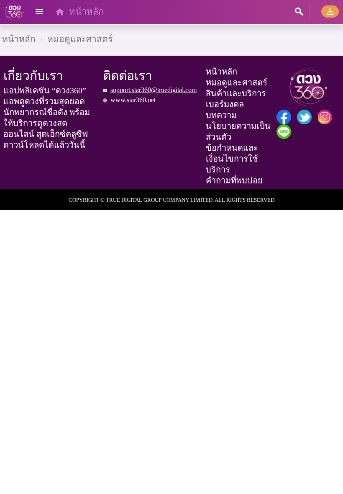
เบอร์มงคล (225, 104)
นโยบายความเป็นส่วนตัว (238, 131)
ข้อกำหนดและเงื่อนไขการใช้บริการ (232, 158)
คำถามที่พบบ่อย (234, 180)
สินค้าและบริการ (236, 93)
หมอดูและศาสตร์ (80, 39)
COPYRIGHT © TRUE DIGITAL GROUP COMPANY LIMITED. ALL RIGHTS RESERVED (171, 200)
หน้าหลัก (86, 11)
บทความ (221, 115)
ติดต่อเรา (127, 75)
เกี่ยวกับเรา (33, 75)
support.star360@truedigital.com (153, 89)
